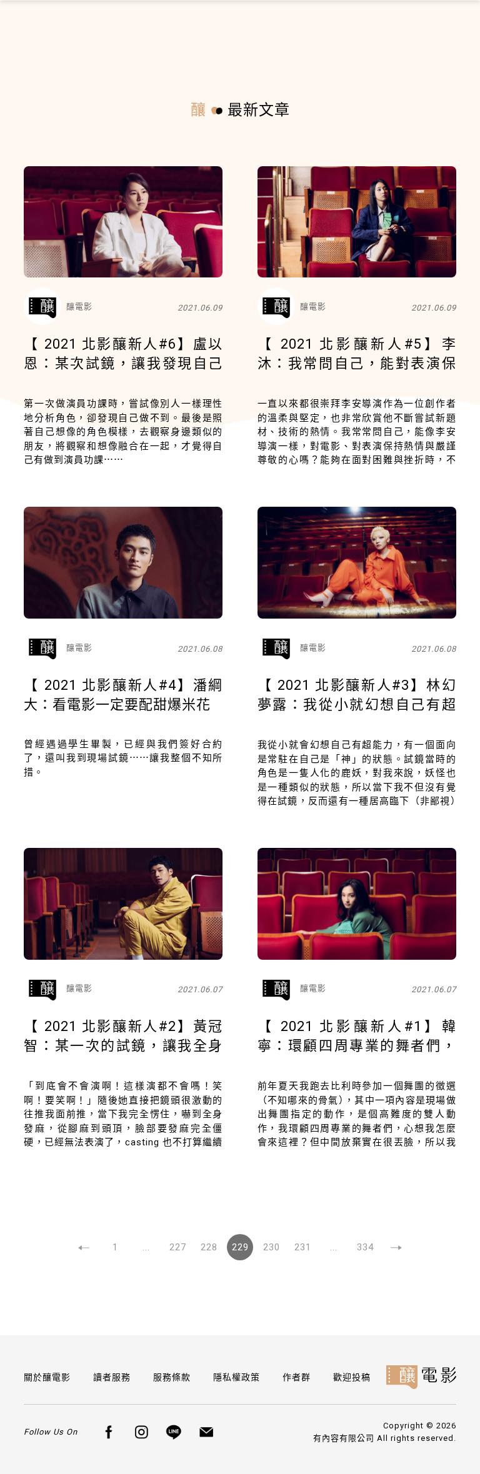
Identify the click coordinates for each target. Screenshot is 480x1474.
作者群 (296, 1377)
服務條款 (172, 1377)
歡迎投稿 (352, 1377)
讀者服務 (112, 1377)
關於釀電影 (47, 1377)
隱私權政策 (236, 1377)
